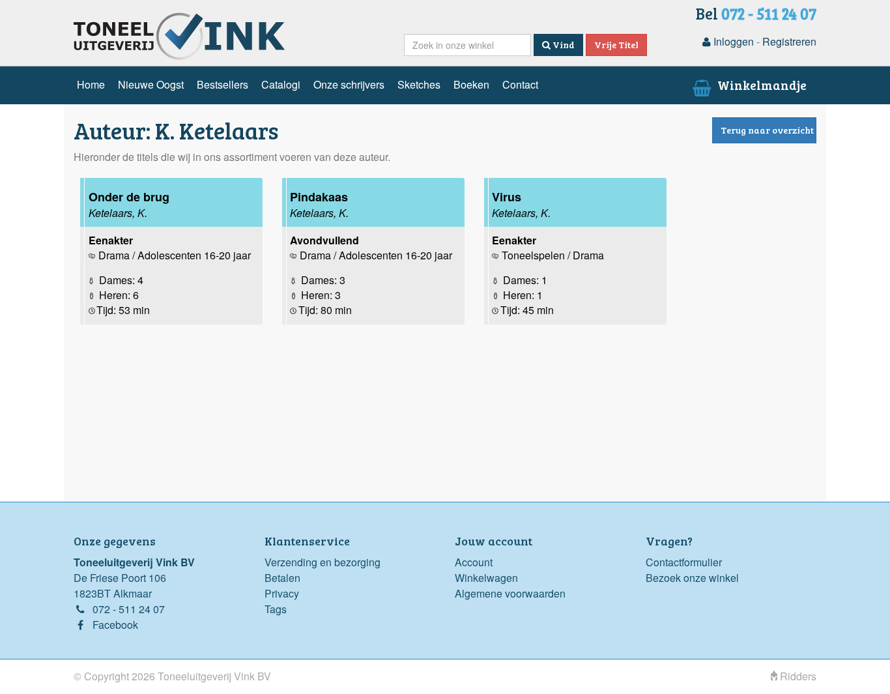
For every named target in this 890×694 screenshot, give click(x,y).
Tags (276, 608)
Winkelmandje (761, 84)
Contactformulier (684, 562)
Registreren (789, 41)
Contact (520, 84)
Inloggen (732, 41)
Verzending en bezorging (322, 562)
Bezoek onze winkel (692, 577)
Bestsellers (222, 84)
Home (91, 84)
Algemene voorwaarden (510, 593)
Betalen (282, 577)
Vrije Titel (616, 44)
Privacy (282, 593)
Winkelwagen (486, 577)
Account (474, 562)
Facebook (115, 624)
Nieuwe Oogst (151, 84)
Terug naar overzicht (767, 130)
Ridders (796, 676)
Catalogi (280, 84)
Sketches (418, 84)
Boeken (471, 84)
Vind (563, 44)
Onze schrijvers (348, 84)
